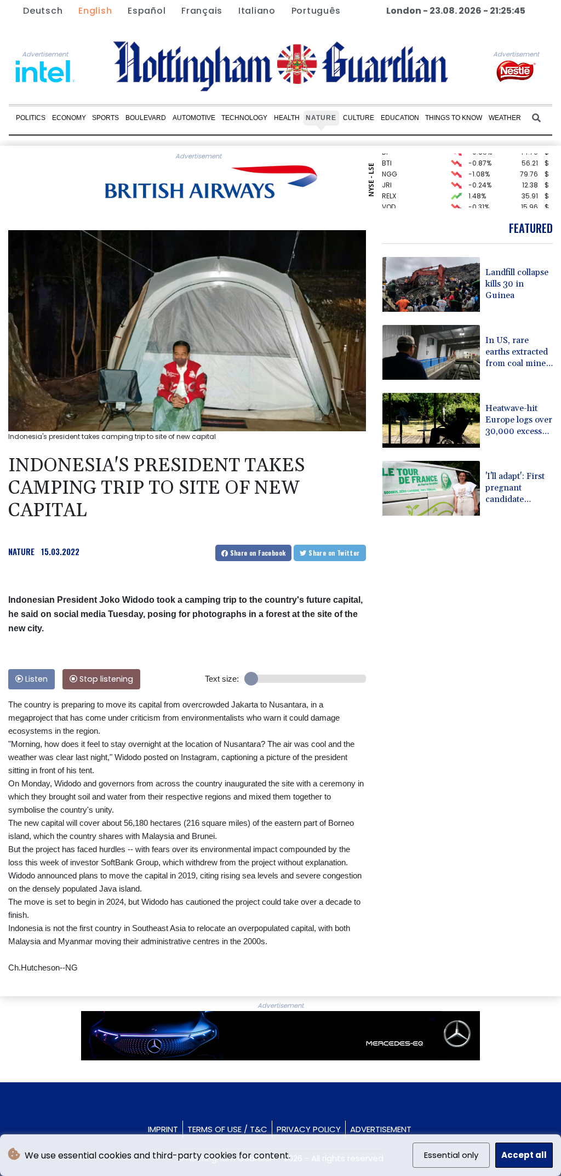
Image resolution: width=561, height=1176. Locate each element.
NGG (389, 165)
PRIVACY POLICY (309, 1129)
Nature (321, 118)
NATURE (21, 551)
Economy (69, 118)
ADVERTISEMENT (380, 1129)
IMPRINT (163, 1129)
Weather (505, 118)
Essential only (451, 1155)
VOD (389, 198)
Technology (244, 118)
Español (146, 10)
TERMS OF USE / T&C (227, 1129)
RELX (389, 187)
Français (201, 10)
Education (400, 118)
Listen (35, 678)
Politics (30, 118)
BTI (387, 154)
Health (287, 118)
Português (316, 10)
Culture (358, 118)
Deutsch (42, 10)
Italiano (257, 10)
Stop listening (105, 678)
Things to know (453, 118)
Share (256, 552)
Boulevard (145, 118)
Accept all (524, 1155)
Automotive (194, 118)
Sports (105, 118)
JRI (387, 176)
